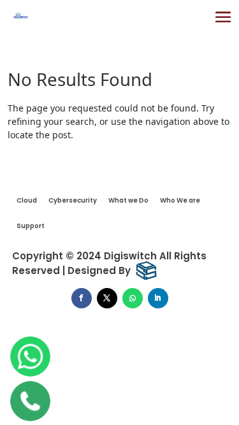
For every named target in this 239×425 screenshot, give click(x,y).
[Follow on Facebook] (81, 298)
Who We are (180, 200)
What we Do (128, 200)
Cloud (27, 200)
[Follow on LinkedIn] (158, 298)
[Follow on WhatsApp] (132, 298)
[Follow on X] (107, 298)
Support (31, 226)
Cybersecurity (72, 200)
